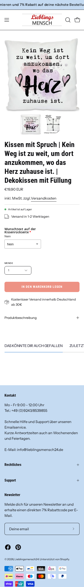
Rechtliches (12, 465)
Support (10, 480)
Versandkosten (43, 198)
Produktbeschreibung (20, 318)
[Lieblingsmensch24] (42, 20)
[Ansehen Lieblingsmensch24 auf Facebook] (7, 547)
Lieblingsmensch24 (27, 559)
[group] (42, 5)
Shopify (64, 559)
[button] (67, 20)
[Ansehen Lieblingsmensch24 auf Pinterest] (18, 547)
